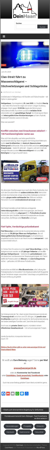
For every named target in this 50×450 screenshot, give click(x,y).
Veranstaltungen (12, 426)
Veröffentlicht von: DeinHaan (12, 92)
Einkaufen (40, 426)
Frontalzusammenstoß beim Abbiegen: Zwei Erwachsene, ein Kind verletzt (26, 417)
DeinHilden (11, 375)
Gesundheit (39, 432)
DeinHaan (25, 378)
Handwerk (10, 432)
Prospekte (27, 426)
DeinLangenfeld (24, 375)
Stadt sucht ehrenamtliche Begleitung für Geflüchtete (23, 410)
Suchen (19, 23)
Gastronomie (24, 432)
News (3, 65)
